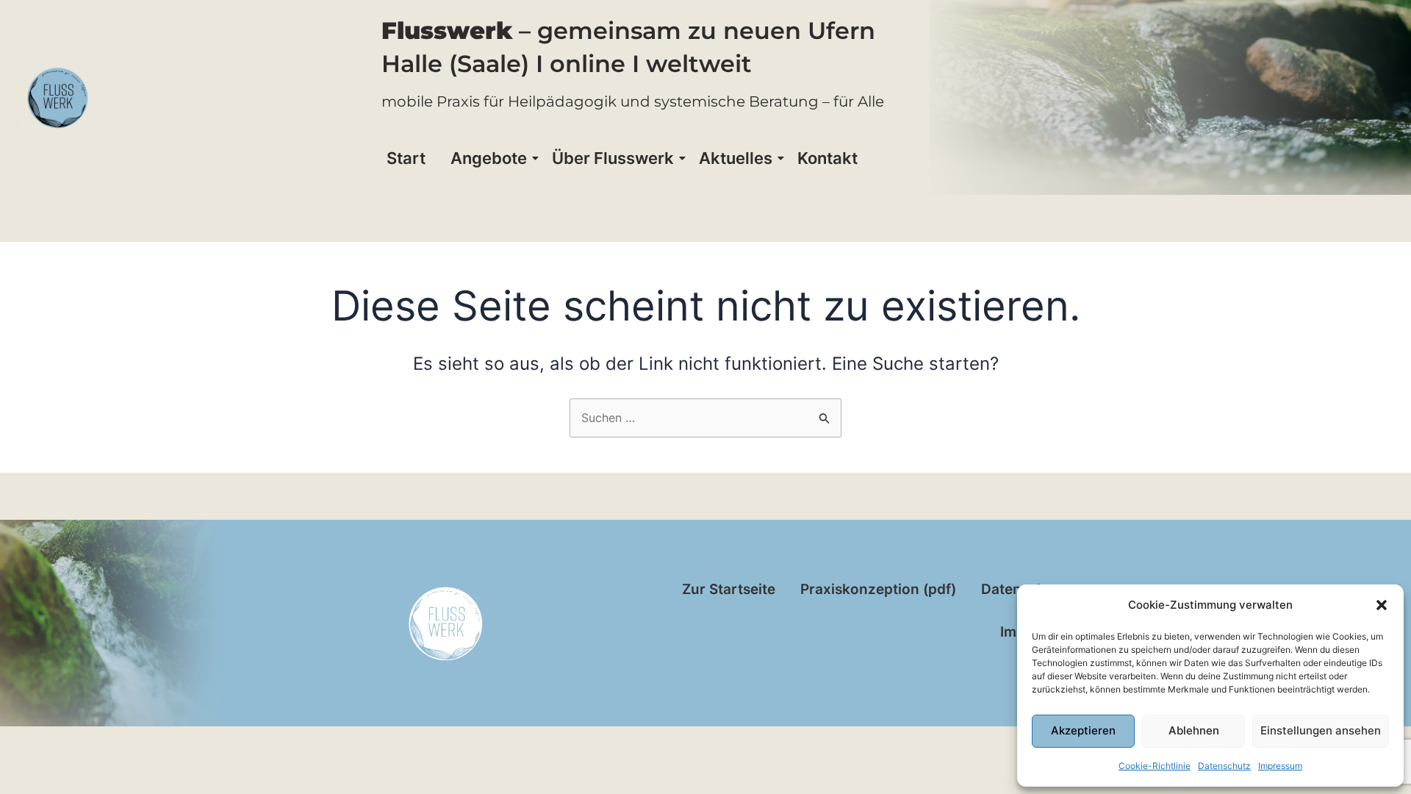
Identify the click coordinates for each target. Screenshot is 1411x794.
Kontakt (827, 158)
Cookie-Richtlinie (1155, 765)
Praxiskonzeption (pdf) (878, 589)
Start (406, 158)
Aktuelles (735, 158)
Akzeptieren (1083, 730)
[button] (1381, 605)
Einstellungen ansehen (1320, 730)
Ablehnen (1193, 730)
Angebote (488, 158)
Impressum (1280, 765)
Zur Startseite (728, 589)
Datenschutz (1224, 765)
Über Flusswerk (613, 158)
